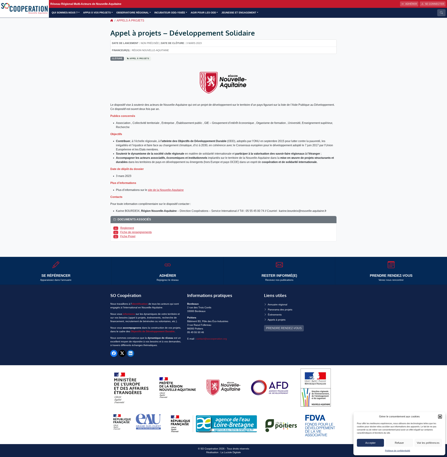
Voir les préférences (428, 442)
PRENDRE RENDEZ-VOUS (284, 328)
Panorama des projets (280, 309)
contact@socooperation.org (211, 338)
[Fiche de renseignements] (116, 232)
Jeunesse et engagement (238, 12)
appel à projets (139, 58)
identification (140, 303)
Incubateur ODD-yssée (169, 12)
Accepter (370, 442)
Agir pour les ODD (203, 12)
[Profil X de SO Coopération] (122, 353)
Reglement (127, 227)
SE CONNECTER (434, 3)
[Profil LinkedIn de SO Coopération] (130, 353)
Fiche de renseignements (136, 232)
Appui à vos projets (97, 12)
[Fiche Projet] (116, 236)
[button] (440, 416)
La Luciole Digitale (231, 452)
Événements (275, 314)
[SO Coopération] (24, 8)
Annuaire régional (277, 304)
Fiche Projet (127, 236)
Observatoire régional (132, 12)
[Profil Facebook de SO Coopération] (113, 353)
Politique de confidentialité (397, 450)
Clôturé (117, 58)
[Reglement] (116, 227)
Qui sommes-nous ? (65, 12)
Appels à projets (130, 20)
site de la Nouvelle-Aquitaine (166, 189)
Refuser (399, 442)
